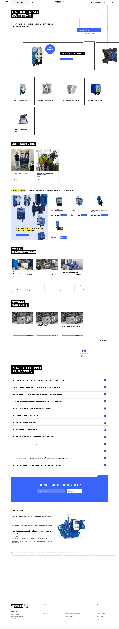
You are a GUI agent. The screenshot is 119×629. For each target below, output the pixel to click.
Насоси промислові (69, 608)
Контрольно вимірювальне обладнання (73, 613)
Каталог (21, 2)
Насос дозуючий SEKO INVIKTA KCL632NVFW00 (78, 209)
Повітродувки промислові (53, 190)
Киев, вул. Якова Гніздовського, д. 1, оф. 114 (17, 617)
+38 (97, 2)
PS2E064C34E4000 (55, 234)
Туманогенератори (68, 190)
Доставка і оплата (100, 616)
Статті (45, 610)
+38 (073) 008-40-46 (15, 614)
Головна (45, 608)
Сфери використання (69, 621)
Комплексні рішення (69, 619)
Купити (63, 214)
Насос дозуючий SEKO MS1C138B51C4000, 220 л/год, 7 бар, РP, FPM (99, 210)
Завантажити (84, 30)
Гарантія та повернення (101, 613)
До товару (64, 58)
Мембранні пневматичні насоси (36, 190)
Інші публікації (103, 340)
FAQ (98, 619)
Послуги (98, 608)
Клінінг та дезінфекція (69, 616)
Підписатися (71, 491)
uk (104, 2)
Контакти (46, 613)
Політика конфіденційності (102, 621)
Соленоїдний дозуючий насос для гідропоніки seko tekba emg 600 (58, 209)
